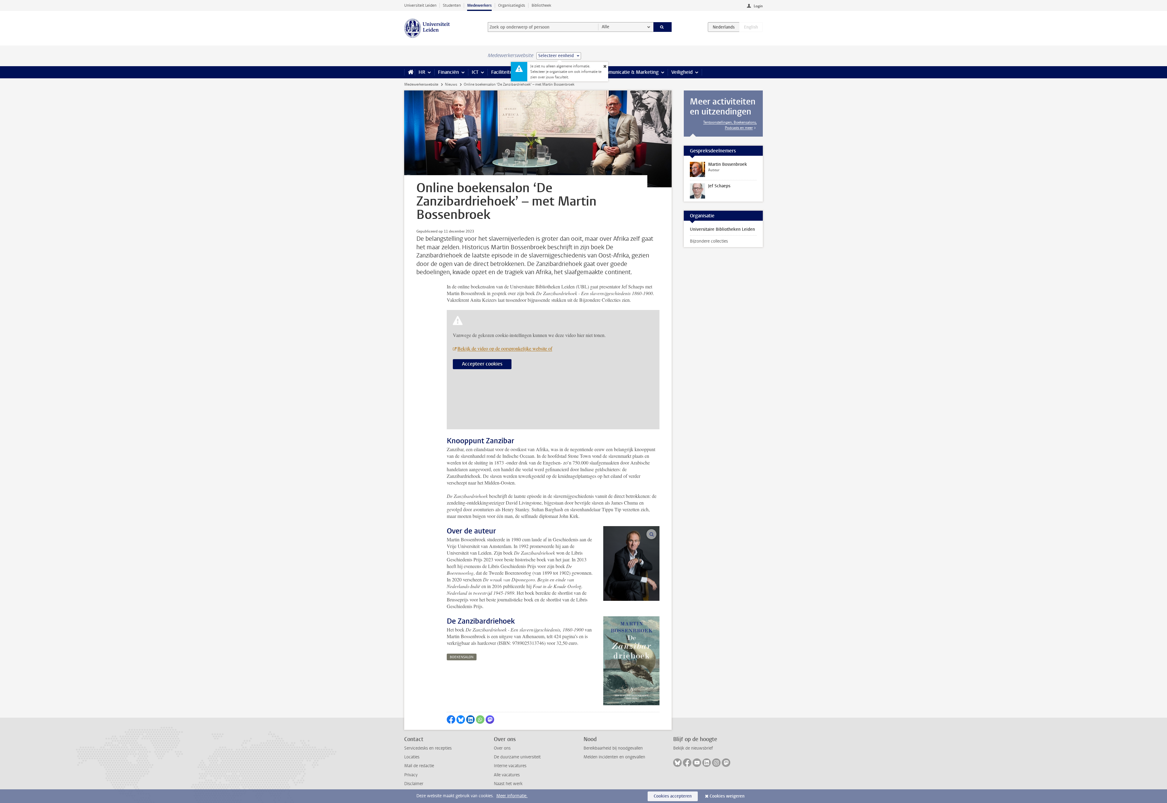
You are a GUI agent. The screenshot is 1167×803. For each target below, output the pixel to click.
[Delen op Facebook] (451, 719)
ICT (475, 72)
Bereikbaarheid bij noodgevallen (613, 748)
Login (758, 6)
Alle (605, 27)
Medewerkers (479, 5)
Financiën (448, 72)
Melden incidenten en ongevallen (614, 757)
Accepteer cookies (482, 364)
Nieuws (451, 84)
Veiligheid (682, 72)
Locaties (411, 757)
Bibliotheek (541, 5)
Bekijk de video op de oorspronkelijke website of (504, 348)
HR (421, 72)
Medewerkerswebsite (421, 84)
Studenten (452, 5)
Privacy (411, 775)
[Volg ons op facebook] (687, 762)
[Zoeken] (662, 27)
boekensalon (461, 657)
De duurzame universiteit (517, 757)
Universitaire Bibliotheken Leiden (722, 229)
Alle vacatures (507, 775)
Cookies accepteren (673, 796)
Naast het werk (508, 784)
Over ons (502, 748)
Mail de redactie (419, 766)
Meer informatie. (512, 796)
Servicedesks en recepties (428, 748)
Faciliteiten (503, 72)
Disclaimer (413, 784)
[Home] (409, 72)
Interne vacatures (510, 766)
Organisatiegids (511, 5)
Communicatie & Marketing (629, 72)
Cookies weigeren (727, 796)
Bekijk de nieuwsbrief (693, 748)
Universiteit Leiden (420, 5)
